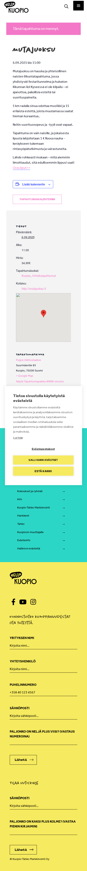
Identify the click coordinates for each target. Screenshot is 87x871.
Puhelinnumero (23, 685)
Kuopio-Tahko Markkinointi (33, 507)
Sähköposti (20, 708)
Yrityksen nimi (22, 638)
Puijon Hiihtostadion (28, 360)
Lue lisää (18, 437)
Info (19, 499)
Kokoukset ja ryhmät (29, 491)
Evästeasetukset (43, 448)
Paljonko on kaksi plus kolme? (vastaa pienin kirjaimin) (43, 824)
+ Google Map (24, 375)
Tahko (20, 524)
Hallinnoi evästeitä (28, 548)
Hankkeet (23, 515)
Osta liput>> (21, 168)
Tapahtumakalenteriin (37, 199)
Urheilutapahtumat (44, 276)
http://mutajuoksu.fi (34, 288)
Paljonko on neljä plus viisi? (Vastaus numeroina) (42, 734)
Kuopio (26, 276)
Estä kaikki (43, 471)
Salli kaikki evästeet (43, 459)
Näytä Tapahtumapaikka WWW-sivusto (40, 381)
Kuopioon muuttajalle (30, 532)
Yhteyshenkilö (23, 661)
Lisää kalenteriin (33, 184)
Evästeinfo (23, 540)
